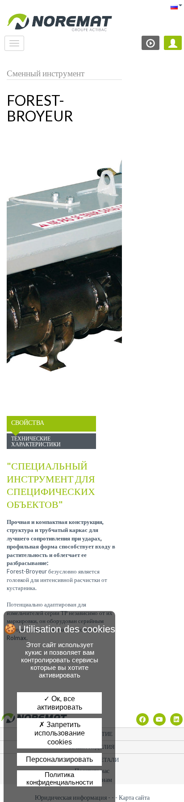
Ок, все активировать (59, 703)
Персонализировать (59, 759)
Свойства (27, 422)
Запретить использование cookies (59, 733)
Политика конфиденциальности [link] (59, 778)
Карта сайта (134, 797)
